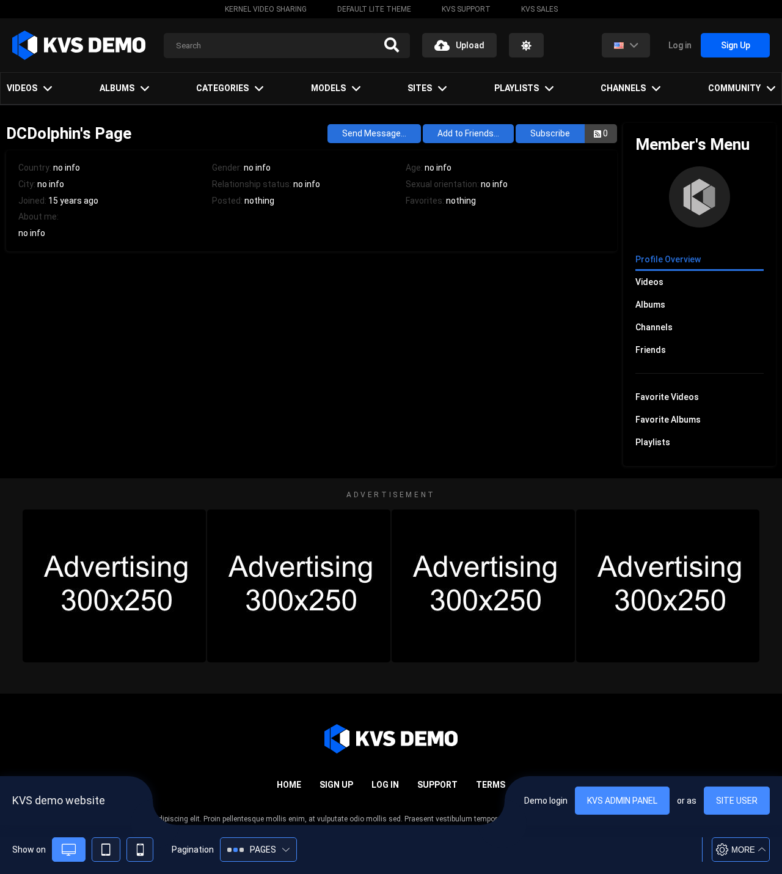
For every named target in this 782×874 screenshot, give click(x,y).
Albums (117, 88)
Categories (222, 88)
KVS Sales (539, 9)
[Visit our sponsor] (114, 585)
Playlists (516, 88)
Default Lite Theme (374, 9)
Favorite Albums (668, 419)
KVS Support (466, 9)
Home (289, 785)
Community (734, 88)
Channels (623, 88)
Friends (650, 350)
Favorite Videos (667, 397)
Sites (419, 88)
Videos (22, 88)
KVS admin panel (622, 800)
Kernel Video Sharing (266, 9)
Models (328, 88)
